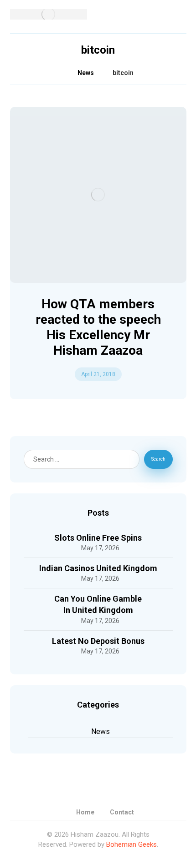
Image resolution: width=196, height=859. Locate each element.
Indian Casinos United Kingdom (98, 568)
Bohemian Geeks (131, 844)
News (100, 731)
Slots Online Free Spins (98, 538)
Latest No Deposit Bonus (98, 641)
